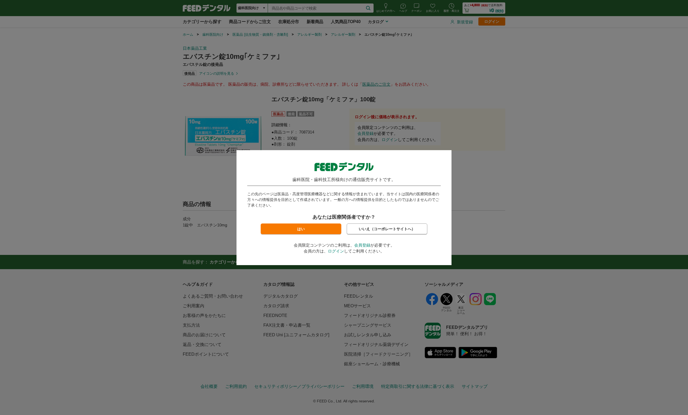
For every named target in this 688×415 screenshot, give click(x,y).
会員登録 (362, 245)
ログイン (336, 251)
